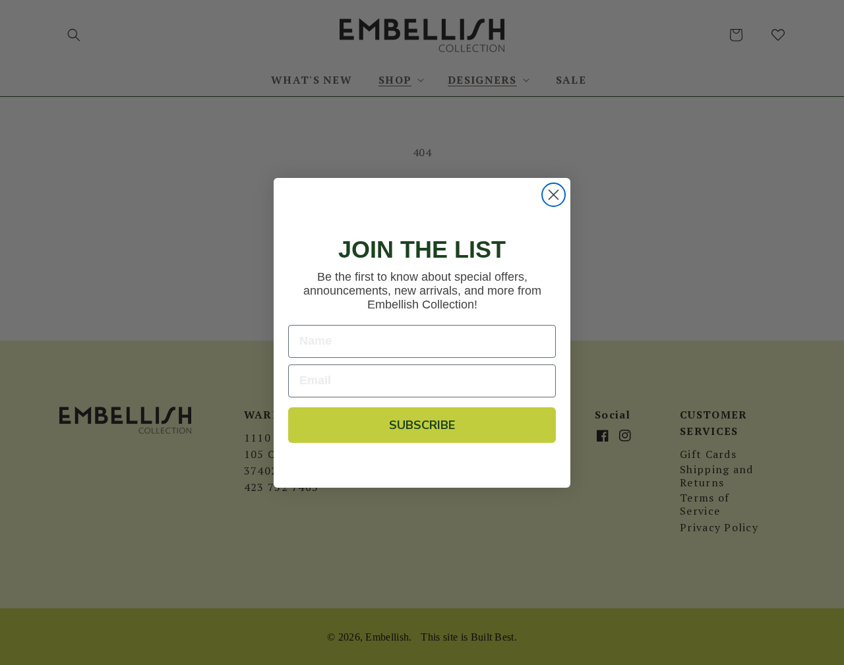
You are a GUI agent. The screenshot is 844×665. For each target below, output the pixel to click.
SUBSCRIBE (422, 425)
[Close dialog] (553, 194)
